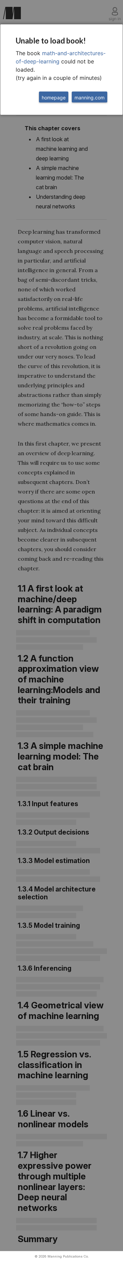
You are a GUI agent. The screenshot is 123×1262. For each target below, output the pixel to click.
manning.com (89, 97)
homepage (54, 97)
